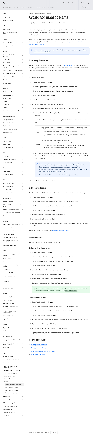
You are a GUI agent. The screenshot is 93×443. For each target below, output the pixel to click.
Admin (31, 13)
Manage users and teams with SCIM (43, 351)
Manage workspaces (72, 175)
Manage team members (74, 42)
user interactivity (72, 129)
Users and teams (40, 13)
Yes (48, 432)
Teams (49, 13)
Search (87, 8)
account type (67, 65)
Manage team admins (36, 44)
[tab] (7, 8)
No (55, 432)
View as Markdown (49, 23)
